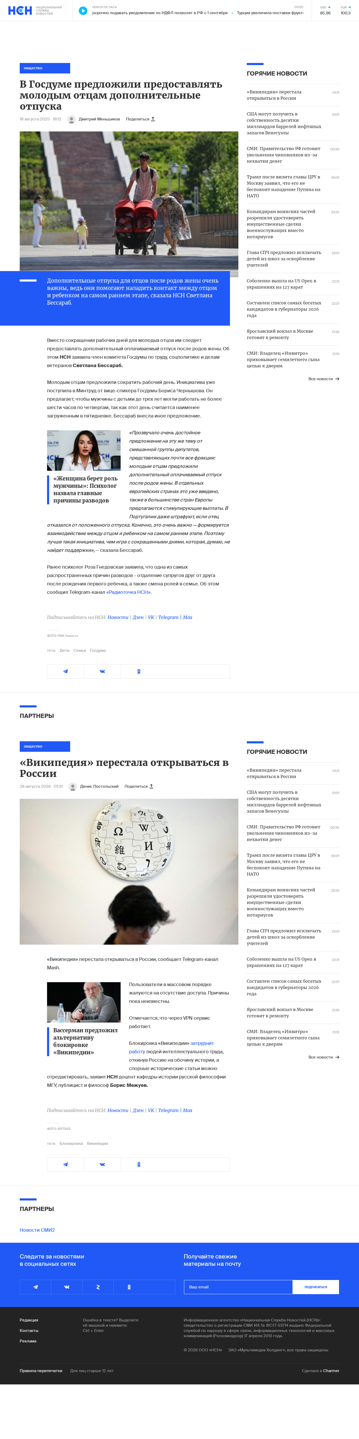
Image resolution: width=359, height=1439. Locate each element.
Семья (80, 650)
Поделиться (137, 119)
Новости (118, 617)
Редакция (29, 1320)
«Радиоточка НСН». (129, 592)
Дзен (138, 617)
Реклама (28, 1341)
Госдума (98, 650)
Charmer (331, 1370)
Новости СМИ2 (37, 1230)
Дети (64, 650)
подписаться (316, 1287)
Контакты (29, 1330)
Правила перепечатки (41, 1370)
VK (151, 617)
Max (187, 617)
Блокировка (71, 1143)
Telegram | (170, 617)
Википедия (97, 1143)
